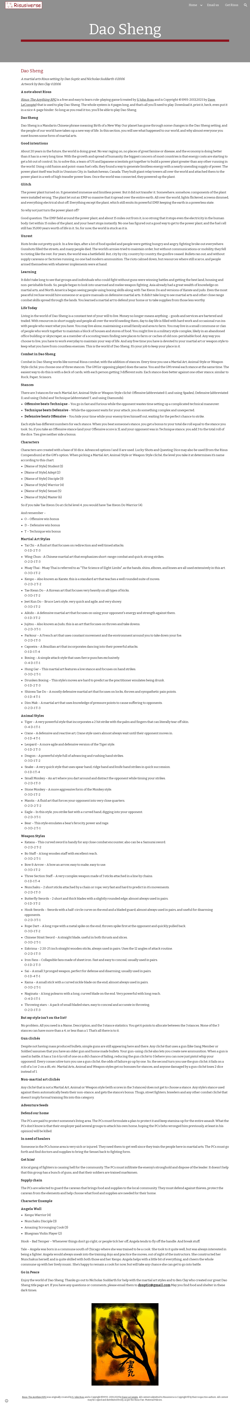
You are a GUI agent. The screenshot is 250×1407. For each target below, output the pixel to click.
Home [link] (193, 5)
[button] (245, 5)
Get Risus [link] (231, 5)
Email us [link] (213, 5)
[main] (125, 31)
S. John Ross (145, 100)
